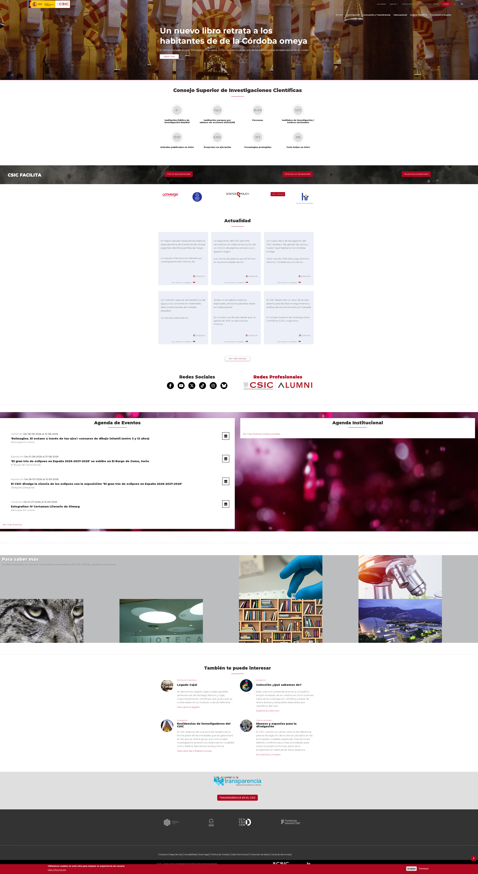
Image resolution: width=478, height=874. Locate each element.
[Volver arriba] (473, 858)
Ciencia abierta (408, 4)
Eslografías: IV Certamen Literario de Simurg (45, 506)
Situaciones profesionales (416, 174)
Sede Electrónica (424, 4)
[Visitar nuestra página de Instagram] (213, 385)
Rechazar (424, 868)
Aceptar (411, 868)
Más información (57, 869)
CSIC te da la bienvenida (178, 174)
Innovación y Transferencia (376, 15)
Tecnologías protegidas (257, 147)
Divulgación (261, 680)
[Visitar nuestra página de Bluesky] (223, 385)
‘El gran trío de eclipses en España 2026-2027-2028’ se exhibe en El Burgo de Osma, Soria (80, 461)
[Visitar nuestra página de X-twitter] (191, 385)
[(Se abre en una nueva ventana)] (237, 782)
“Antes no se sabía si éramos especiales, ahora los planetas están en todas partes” (234, 304)
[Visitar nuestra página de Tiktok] (202, 385)
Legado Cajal (187, 685)
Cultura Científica (418, 15)
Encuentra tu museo (268, 754)
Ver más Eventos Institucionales (261, 434)
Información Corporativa (187, 680)
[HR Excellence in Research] (308, 864)
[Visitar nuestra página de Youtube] (181, 385)
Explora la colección (267, 710)
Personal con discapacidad (297, 174)
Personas (257, 120)
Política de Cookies (220, 854)
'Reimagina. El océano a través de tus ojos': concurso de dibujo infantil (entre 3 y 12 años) (80, 438)
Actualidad (381, 4)
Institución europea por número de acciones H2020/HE (217, 121)
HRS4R (436, 4)
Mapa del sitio (176, 854)
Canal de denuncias (281, 854)
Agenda (393, 4)
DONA (446, 4)
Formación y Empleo (440, 15)
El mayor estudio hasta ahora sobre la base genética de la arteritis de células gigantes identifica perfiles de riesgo (183, 244)
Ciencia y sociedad (263, 720)
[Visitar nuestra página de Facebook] (170, 385)
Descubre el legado (188, 707)
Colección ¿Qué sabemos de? (278, 685)
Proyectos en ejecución (217, 147)
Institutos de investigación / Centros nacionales (298, 121)
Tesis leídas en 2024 (298, 147)
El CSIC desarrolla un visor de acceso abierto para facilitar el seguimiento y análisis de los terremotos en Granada (288, 304)
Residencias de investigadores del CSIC (203, 725)
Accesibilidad (190, 854)
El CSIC (339, 15)
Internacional (400, 15)
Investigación (353, 15)
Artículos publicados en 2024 (177, 147)
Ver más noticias (237, 358)
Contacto (163, 854)
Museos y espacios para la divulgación (276, 725)
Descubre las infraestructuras (194, 750)
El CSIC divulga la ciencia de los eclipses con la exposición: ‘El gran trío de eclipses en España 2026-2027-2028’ (96, 484)
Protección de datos (259, 854)
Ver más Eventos (12, 524)
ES (455, 4)
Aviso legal (204, 854)
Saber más (169, 56)
